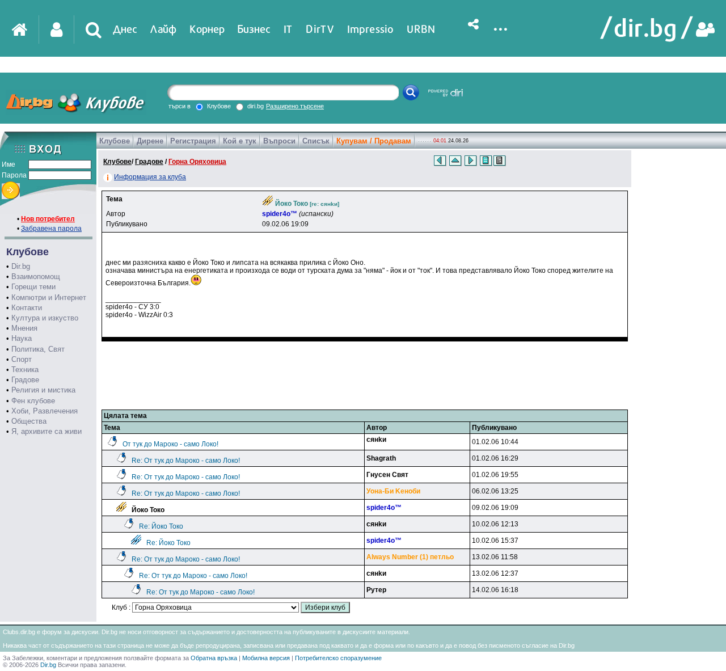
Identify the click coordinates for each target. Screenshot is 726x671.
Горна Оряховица (197, 162)
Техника (25, 369)
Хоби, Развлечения (44, 411)
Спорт (21, 359)
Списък (316, 141)
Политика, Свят (38, 349)
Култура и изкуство (44, 318)
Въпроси (279, 141)
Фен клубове (33, 400)
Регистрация (193, 141)
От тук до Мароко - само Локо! (170, 444)
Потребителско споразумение (338, 658)
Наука (21, 338)
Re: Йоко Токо (161, 526)
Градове (25, 379)
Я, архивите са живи (46, 431)
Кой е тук (239, 141)
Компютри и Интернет (48, 297)
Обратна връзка (214, 658)
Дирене (150, 141)
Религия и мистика (43, 390)
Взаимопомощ (35, 276)
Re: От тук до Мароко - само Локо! (186, 461)
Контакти (26, 307)
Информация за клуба (150, 177)
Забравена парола (51, 229)
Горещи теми (33, 286)
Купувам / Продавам (373, 141)
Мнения (24, 328)
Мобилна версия (266, 658)
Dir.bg (20, 266)
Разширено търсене (295, 106)
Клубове (114, 141)
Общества (29, 421)
